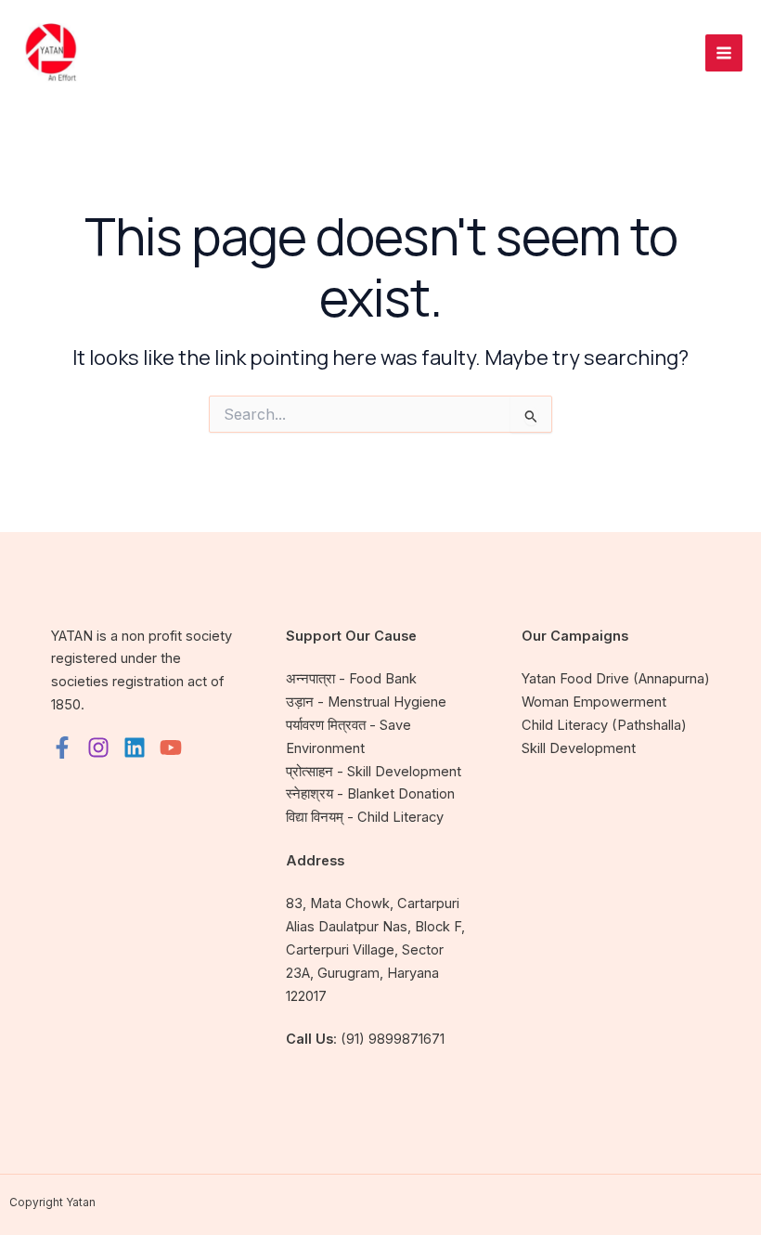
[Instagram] (98, 747)
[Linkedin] (134, 747)
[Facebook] (62, 747)
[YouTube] (171, 747)
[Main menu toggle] (723, 53)
